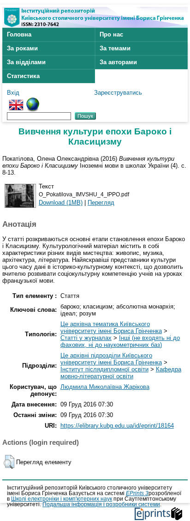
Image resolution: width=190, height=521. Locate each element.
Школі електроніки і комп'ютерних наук (61, 499)
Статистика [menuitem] (23, 76)
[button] (9, 462)
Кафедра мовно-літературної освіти (120, 373)
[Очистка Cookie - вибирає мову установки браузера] (32, 100)
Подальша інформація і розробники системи (101, 504)
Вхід (13, 92)
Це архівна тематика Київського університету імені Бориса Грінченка (111, 327)
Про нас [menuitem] (111, 34)
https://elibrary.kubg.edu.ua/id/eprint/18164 (117, 425)
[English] (16, 100)
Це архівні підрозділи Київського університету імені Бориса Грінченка (111, 359)
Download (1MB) (61, 202)
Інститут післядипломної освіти (104, 369)
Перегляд (101, 202)
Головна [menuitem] (19, 34)
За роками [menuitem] (22, 48)
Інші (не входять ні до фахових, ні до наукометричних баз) (120, 341)
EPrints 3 (137, 493)
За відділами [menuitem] (26, 62)
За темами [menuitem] (115, 48)
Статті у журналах (86, 337)
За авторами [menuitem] (118, 62)
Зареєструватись (118, 92)
